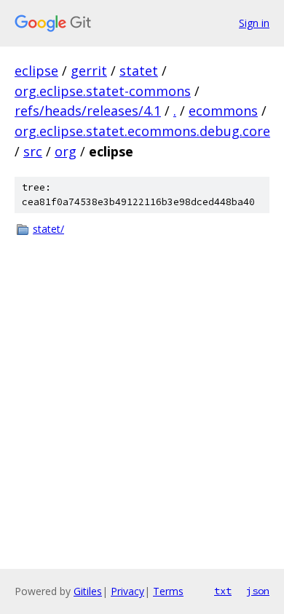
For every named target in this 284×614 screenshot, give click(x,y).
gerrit (89, 70)
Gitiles (88, 591)
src (32, 151)
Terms (168, 591)
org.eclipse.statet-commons (103, 91)
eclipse (36, 70)
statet (138, 70)
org (65, 151)
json (257, 590)
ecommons (223, 110)
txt (223, 590)
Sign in (254, 23)
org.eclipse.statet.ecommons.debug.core (142, 131)
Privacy (127, 591)
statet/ (48, 229)
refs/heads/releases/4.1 (88, 110)
